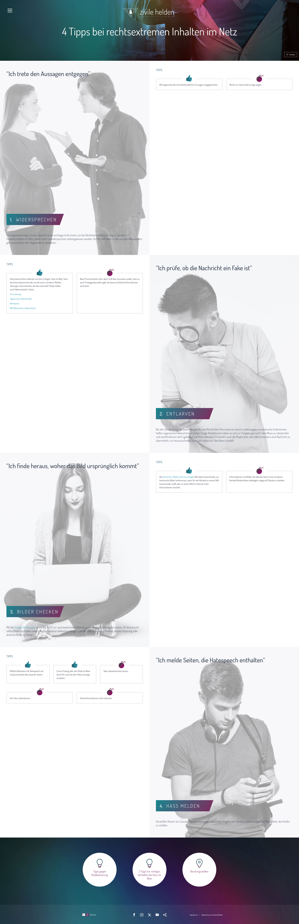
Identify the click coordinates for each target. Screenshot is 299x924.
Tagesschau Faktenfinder (21, 298)
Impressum (194, 915)
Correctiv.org (15, 294)
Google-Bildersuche (25, 627)
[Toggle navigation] (9, 10)
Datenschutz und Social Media (211, 915)
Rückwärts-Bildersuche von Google (178, 476)
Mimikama (14, 303)
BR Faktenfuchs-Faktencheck (23, 308)
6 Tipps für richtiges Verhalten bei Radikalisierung (100, 870)
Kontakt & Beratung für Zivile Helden (199, 870)
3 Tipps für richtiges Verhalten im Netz (149, 870)
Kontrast (93, 914)
